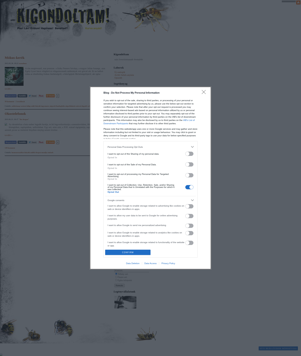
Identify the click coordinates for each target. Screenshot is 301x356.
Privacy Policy (168, 263)
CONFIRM (128, 252)
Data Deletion (133, 263)
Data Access (150, 263)
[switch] (189, 154)
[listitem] (150, 147)
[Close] (205, 93)
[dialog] (150, 178)
